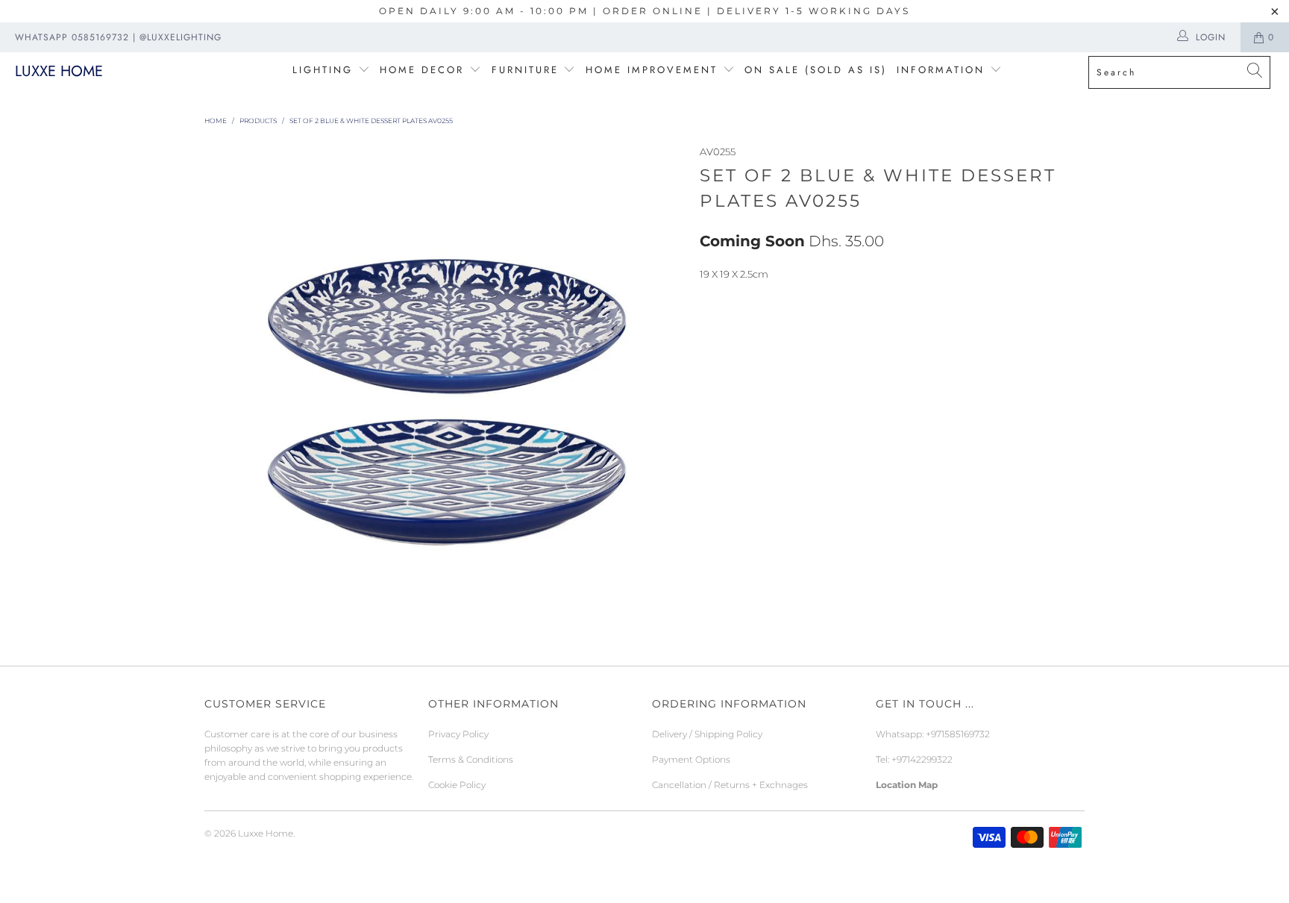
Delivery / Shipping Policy (707, 734)
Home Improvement (654, 70)
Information (941, 70)
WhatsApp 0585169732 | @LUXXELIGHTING (118, 37)
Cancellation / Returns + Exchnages (730, 784)
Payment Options (691, 759)
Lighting (325, 70)
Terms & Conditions (470, 759)
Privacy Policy (458, 734)
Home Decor (422, 70)
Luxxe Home (59, 71)
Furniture (525, 70)
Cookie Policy (457, 784)
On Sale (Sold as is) (815, 70)
